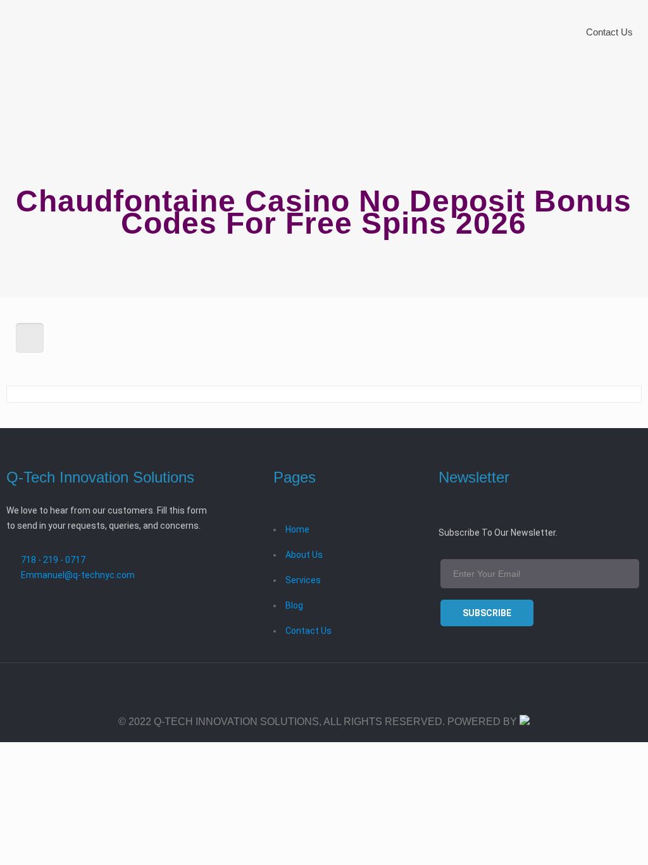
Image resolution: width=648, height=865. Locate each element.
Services (303, 580)
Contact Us (308, 631)
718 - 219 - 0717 (53, 560)
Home (297, 529)
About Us (304, 555)
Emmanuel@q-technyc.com (78, 575)
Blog (294, 605)
